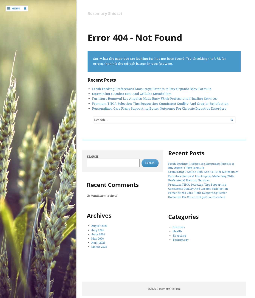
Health (177, 231)
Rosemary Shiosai (105, 13)
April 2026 (98, 242)
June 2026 (98, 234)
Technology (181, 239)
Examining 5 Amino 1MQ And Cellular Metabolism (132, 93)
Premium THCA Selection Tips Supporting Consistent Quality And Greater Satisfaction (160, 103)
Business (179, 227)
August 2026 (99, 226)
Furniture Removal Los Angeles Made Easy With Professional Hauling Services (154, 98)
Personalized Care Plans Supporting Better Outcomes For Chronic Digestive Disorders (159, 108)
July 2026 (97, 230)
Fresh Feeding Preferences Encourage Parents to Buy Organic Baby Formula (152, 89)
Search (92, 156)
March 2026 (99, 247)
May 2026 (97, 238)
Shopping (179, 235)
